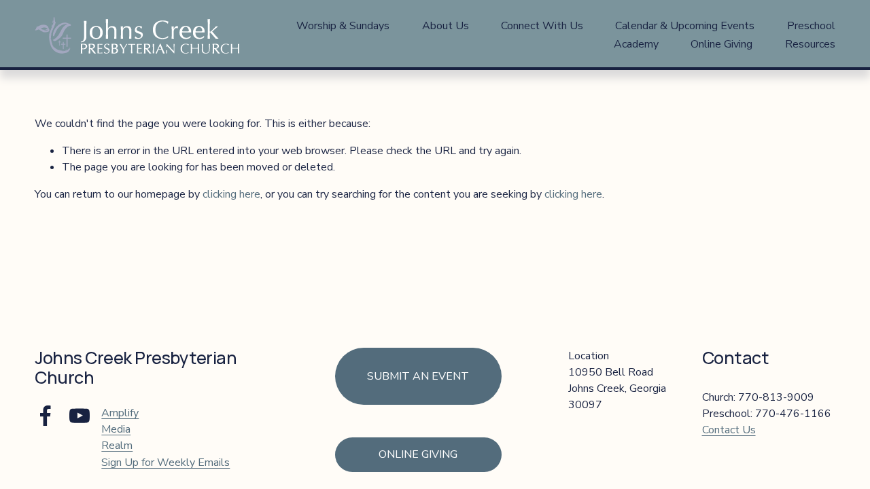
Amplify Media (120, 421)
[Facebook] (45, 416)
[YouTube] (79, 416)
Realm (117, 445)
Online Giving (721, 44)
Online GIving (418, 454)
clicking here (231, 194)
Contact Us (729, 429)
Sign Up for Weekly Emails (165, 462)
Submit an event (418, 376)
